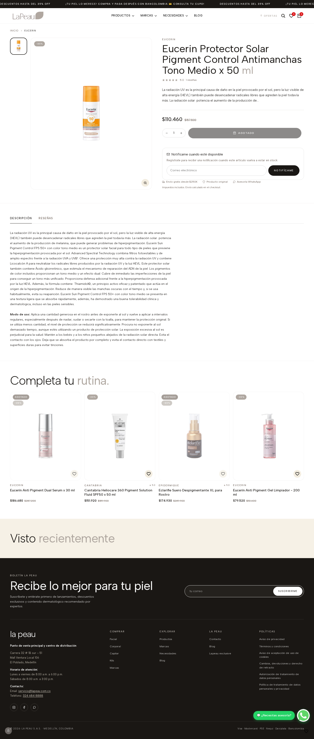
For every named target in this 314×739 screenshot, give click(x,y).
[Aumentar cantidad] (181, 133)
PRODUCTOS (166, 639)
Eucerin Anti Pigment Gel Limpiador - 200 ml (266, 492)
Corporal (115, 646)
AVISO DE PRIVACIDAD (272, 639)
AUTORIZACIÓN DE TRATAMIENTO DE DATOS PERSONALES (279, 676)
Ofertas (270, 15)
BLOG (162, 660)
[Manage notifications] (8, 730)
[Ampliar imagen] (145, 183)
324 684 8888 (33, 695)
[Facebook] (24, 707)
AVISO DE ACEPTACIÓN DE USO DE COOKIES (279, 654)
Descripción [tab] (21, 218)
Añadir (99, 475)
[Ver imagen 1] (18, 46)
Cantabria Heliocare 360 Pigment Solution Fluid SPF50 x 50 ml (118, 492)
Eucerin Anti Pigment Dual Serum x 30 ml (42, 490)
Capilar (114, 653)
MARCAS (164, 646)
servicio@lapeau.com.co (34, 691)
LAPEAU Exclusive (220, 653)
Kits (112, 660)
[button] (306, 731)
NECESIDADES (168, 653)
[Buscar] (283, 16)
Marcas (114, 667)
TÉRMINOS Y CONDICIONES (274, 646)
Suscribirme (288, 591)
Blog (212, 646)
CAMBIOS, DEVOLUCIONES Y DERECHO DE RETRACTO (280, 665)
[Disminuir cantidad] (166, 133)
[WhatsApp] (34, 707)
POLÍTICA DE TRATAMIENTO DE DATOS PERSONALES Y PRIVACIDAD (279, 686)
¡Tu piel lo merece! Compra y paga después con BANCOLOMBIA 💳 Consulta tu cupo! (135, 4)
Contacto (215, 639)
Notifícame (284, 170)
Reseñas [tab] (46, 218)
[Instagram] (14, 707)
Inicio (14, 30)
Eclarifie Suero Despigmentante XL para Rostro (190, 492)
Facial (113, 639)
